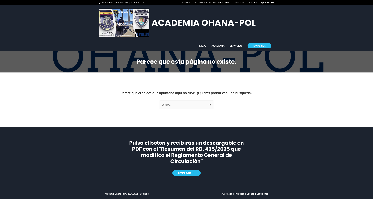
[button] (186, 173)
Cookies (250, 193)
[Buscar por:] (186, 104)
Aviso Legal (227, 193)
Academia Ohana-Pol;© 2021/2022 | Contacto (127, 193)
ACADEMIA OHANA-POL (204, 23)
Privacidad (239, 193)
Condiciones (262, 193)
